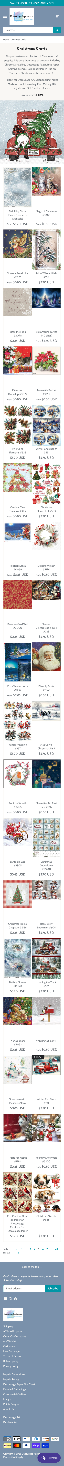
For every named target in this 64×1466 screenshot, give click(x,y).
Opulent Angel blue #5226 (17, 275)
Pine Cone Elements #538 (17, 450)
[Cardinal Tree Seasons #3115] (17, 477)
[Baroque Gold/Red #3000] (17, 594)
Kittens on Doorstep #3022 (17, 392)
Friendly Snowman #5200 (46, 1159)
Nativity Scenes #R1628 (17, 984)
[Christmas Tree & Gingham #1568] (17, 894)
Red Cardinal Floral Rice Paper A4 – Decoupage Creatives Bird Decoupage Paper (17, 1223)
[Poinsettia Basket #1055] (46, 360)
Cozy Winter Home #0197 (17, 688)
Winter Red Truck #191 (46, 1101)
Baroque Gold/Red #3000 (17, 626)
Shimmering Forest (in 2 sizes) (46, 333)
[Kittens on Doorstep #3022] (17, 360)
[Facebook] (5, 1299)
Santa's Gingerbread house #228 (46, 628)
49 (56, 1249)
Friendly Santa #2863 (46, 688)
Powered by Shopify (13, 1457)
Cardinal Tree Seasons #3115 (18, 509)
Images (7, 1399)
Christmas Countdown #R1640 (46, 865)
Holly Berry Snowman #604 (46, 925)
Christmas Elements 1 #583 (46, 509)
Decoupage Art (11, 1417)
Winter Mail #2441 (46, 1040)
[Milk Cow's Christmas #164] (46, 711)
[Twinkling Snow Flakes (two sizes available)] (17, 187)
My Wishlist (9, 1341)
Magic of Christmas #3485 (46, 213)
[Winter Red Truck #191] (46, 1065)
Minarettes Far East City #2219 (46, 805)
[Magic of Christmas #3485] (46, 181)
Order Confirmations (14, 1336)
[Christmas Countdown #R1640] (46, 838)
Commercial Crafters (14, 1394)
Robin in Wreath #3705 (18, 805)
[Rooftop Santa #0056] (17, 532)
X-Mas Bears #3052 (18, 1042)
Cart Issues (9, 1346)
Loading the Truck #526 (46, 984)
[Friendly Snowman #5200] (46, 1128)
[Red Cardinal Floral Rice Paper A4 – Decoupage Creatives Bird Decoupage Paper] (17, 1192)
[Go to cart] (57, 16)
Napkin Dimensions (14, 1374)
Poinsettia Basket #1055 (46, 392)
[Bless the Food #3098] (17, 302)
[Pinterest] (15, 1299)
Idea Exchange (11, 1351)
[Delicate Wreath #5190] (46, 536)
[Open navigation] (5, 16)
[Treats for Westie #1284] (17, 1128)
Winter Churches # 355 (46, 450)
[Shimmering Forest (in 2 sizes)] (46, 298)
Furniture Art (10, 1422)
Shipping (8, 1326)
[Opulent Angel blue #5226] (17, 243)
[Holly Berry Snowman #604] (46, 890)
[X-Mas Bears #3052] (17, 1011)
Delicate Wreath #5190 (46, 567)
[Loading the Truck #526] (46, 958)
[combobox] (28, 30)
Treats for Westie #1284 (17, 1159)
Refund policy (11, 1361)
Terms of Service (12, 1356)
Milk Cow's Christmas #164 (46, 746)
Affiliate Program (12, 1331)
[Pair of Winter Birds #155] (46, 249)
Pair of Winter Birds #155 (46, 275)
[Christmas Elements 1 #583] (46, 483)
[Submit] (57, 30)
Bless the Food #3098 (18, 333)
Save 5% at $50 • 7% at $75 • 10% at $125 (32, 3)
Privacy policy (10, 1366)
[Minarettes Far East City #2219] (46, 773)
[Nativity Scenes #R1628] (17, 958)
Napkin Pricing (11, 1379)
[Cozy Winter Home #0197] (17, 662)
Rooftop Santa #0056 (18, 567)
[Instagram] (10, 1299)
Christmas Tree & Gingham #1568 (17, 925)
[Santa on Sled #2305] (17, 832)
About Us (8, 1409)
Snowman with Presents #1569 (17, 1101)
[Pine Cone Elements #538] (17, 425)
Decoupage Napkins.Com (34, 1453)
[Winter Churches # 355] (46, 425)
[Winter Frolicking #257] (17, 721)
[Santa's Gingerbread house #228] (46, 590)
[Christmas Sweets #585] (46, 1192)
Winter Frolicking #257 (18, 746)
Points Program (11, 1404)
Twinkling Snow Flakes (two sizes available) (17, 215)
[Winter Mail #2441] (46, 1011)
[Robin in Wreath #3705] (17, 773)
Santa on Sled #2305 (17, 863)
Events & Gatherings (14, 1389)
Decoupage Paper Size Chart (19, 1384)
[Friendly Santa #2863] (46, 656)
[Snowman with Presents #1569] (17, 1069)
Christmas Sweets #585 (46, 1218)
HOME (40, 95)
